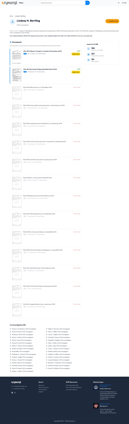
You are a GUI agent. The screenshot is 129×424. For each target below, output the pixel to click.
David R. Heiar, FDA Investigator (22, 363)
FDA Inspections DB (72, 385)
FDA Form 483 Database (73, 387)
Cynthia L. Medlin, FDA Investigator (22, 357)
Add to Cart (75, 54)
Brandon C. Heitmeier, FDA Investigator (60, 363)
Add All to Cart (113, 21)
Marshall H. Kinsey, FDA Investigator (59, 337)
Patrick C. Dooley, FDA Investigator (59, 357)
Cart (125, 3)
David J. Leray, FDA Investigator (22, 340)
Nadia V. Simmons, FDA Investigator (59, 329)
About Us (41, 385)
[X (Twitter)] (15, 393)
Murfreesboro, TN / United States (38, 108)
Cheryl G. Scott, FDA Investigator (22, 343)
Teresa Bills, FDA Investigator (21, 351)
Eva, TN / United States (35, 162)
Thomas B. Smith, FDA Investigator (22, 334)
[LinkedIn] (12, 393)
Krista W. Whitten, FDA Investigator (59, 368)
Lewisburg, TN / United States (37, 126)
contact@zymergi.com (20, 386)
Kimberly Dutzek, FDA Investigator (22, 365)
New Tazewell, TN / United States (38, 180)
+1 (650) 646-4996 (19, 389)
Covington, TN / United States (37, 53)
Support (41, 392)
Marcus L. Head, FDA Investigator (22, 360)
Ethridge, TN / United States (36, 90)
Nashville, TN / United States (37, 72)
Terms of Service (44, 387)
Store (21, 3)
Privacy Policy (43, 389)
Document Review (71, 389)
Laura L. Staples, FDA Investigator (58, 334)
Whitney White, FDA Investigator (58, 351)
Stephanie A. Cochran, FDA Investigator (24, 354)
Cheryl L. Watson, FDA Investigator (22, 337)
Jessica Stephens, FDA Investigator (59, 360)
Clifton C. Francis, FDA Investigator (22, 346)
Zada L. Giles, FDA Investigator (57, 346)
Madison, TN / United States (36, 270)
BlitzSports (104, 406)
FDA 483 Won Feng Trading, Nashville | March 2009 (40, 69)
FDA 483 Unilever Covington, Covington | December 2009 (42, 51)
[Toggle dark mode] (118, 2)
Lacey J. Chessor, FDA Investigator (59, 348)
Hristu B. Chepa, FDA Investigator (22, 368)
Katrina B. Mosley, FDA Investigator (59, 365)
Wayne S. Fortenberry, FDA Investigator (24, 329)
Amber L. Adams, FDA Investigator (22, 371)
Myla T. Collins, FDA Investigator (58, 343)
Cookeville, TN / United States (37, 252)
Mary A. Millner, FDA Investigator (58, 332)
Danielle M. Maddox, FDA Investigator (59, 340)
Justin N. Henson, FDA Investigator (22, 332)
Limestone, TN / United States (37, 307)
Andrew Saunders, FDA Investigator (23, 348)
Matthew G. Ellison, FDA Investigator (59, 354)
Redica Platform (105, 389)
